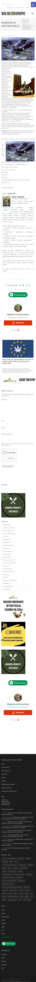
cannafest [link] (5, 861)
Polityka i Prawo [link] (7, 571)
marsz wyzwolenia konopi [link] (9, 880)
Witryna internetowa (6, 434)
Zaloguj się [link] (4, 800)
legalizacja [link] (29, 874)
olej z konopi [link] (13, 890)
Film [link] (4, 536)
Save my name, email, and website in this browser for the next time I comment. (17, 444)
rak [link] (31, 893)
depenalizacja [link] (22, 865)
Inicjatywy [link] (5, 539)
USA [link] (20, 900)
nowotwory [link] (26, 887)
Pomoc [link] (3, 920)
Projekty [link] (3, 923)
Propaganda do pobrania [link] (8, 784)
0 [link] (13, 35)
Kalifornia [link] (15, 868)
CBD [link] (11, 861)
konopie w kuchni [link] (19, 874)
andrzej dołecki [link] (11, 858)
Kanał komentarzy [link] (6, 803)
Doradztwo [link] (10, 7)
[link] (33, 4)
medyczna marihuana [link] (8, 884)
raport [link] (3, 896)
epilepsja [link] (30, 865)
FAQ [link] (2, 930)
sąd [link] (22, 896)
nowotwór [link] (4, 890)
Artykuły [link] (3, 913)
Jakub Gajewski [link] (17, 197)
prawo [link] (4, 577)
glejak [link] (4, 868)
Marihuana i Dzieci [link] (7, 560)
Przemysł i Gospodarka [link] (6, 35)
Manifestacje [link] (6, 554)
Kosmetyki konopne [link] (8, 545)
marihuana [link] (19, 877)
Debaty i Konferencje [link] (8, 533)
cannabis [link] (28, 858)
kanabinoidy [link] (23, 868)
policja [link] (4, 893)
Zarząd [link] (3, 777)
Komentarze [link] (6, 542)
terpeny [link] (27, 896)
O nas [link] (3, 764)
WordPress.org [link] (5, 804)
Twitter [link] (3, 958)
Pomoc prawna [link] (30, 7)
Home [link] (3, 910)
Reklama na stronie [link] (6, 787)
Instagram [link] (4, 964)
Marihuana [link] (5, 557)
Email (2, 427)
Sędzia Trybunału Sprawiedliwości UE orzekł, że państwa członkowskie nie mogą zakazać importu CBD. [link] (18, 361)
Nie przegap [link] (6, 568)
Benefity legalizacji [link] (7, 530)
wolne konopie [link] (27, 900)
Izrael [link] (9, 868)
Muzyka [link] (5, 565)
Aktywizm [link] (5, 524)
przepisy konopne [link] (24, 893)
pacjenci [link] (27, 890)
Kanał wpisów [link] (5, 801)
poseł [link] (9, 893)
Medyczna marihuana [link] (8, 562)
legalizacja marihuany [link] (8, 877)
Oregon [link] (21, 890)
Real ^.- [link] (3, 968)
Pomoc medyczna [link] (19, 7)
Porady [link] (5, 574)
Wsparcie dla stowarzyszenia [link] (9, 791)
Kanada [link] (4, 871)
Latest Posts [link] (11, 193)
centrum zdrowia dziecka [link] (9, 865)
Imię (2, 421)
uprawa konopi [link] (12, 900)
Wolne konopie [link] (5, 916)
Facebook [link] (4, 954)
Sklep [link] (2, 927)
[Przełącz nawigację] (32, 13)
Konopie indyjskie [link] (7, 874)
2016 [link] (3, 858)
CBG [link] (16, 861)
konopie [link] (20, 871)
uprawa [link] (4, 900)
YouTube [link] (3, 961)
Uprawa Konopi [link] (7, 586)
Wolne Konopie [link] (23, 198)
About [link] (4, 193)
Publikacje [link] (5, 583)
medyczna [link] (21, 880)
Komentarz (4, 399)
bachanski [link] (20, 858)
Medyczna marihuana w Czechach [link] (11, 887)
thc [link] (32, 896)
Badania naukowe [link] (7, 527)
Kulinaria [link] (5, 548)
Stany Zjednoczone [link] (13, 896)
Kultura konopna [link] (7, 551)
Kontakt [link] (3, 781)
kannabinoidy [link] (12, 871)
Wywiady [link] (5, 589)
